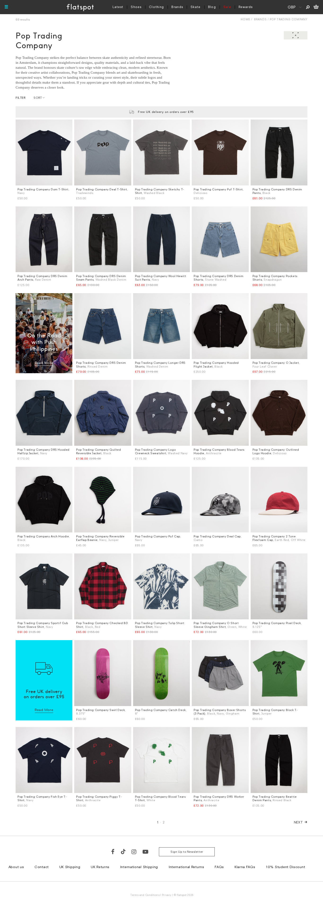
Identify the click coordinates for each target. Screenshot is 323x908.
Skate (196, 7)
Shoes (136, 7)
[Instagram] (134, 851)
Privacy (167, 894)
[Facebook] (113, 851)
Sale (227, 7)
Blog (212, 7)
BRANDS (260, 19)
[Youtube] (146, 851)
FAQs (219, 867)
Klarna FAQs (245, 867)
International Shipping (139, 867)
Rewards (246, 7)
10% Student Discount (285, 867)
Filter (21, 97)
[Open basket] (316, 7)
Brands (177, 7)
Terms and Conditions (145, 894)
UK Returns (100, 867)
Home (245, 19)
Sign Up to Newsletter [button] (186, 851)
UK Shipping (69, 867)
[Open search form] (307, 7)
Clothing (156, 7)
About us (16, 867)
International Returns (186, 867)
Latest (118, 7)
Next (298, 822)
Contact (42, 867)
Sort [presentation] (38, 97)
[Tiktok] (123, 851)
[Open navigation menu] (6, 7)
